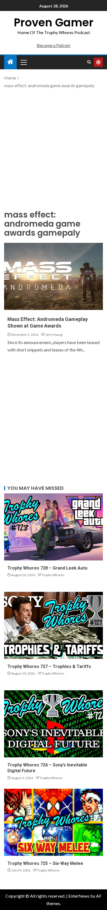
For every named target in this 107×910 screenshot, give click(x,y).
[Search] (89, 62)
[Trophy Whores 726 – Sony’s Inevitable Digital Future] (53, 723)
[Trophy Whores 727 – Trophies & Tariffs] (53, 625)
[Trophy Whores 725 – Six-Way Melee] (53, 822)
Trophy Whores (53, 575)
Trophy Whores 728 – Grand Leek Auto (47, 568)
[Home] (10, 62)
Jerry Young (53, 334)
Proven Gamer (54, 22)
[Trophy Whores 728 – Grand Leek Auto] (53, 526)
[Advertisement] (53, 148)
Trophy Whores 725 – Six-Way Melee (45, 863)
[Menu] (23, 62)
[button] (23, 62)
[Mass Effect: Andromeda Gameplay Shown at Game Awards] (53, 276)
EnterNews (78, 895)
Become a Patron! (54, 45)
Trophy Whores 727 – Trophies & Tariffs (49, 666)
